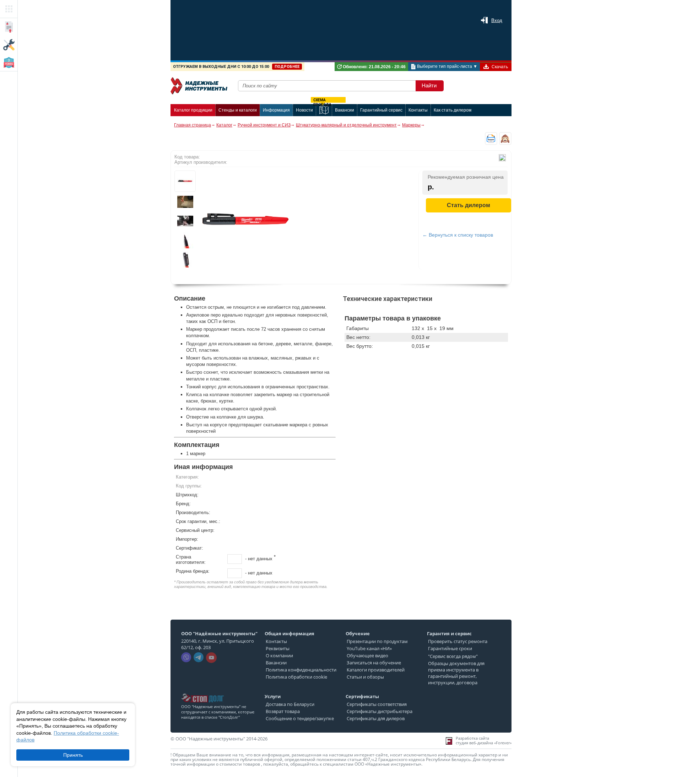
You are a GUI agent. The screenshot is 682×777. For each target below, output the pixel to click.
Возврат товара (283, 711)
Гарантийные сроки (450, 648)
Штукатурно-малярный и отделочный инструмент (346, 125)
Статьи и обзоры (365, 677)
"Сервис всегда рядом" (453, 656)
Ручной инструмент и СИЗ (264, 125)
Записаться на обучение (374, 662)
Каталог (224, 125)
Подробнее (287, 66)
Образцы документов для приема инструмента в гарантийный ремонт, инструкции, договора (456, 673)
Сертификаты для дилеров (376, 718)
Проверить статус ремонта (457, 641)
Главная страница (192, 125)
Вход (496, 20)
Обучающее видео (367, 655)
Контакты (276, 641)
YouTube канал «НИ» (369, 648)
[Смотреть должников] (202, 691)
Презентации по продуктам (377, 641)
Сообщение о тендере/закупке (300, 718)
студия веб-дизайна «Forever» (484, 743)
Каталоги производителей (376, 670)
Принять (73, 755)
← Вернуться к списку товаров (457, 235)
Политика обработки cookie (296, 677)
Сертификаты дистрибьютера (379, 711)
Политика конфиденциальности (301, 670)
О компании (279, 655)
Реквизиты (277, 648)
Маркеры (411, 125)
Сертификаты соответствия (377, 704)
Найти (429, 85)
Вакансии (276, 662)
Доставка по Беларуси (290, 704)
